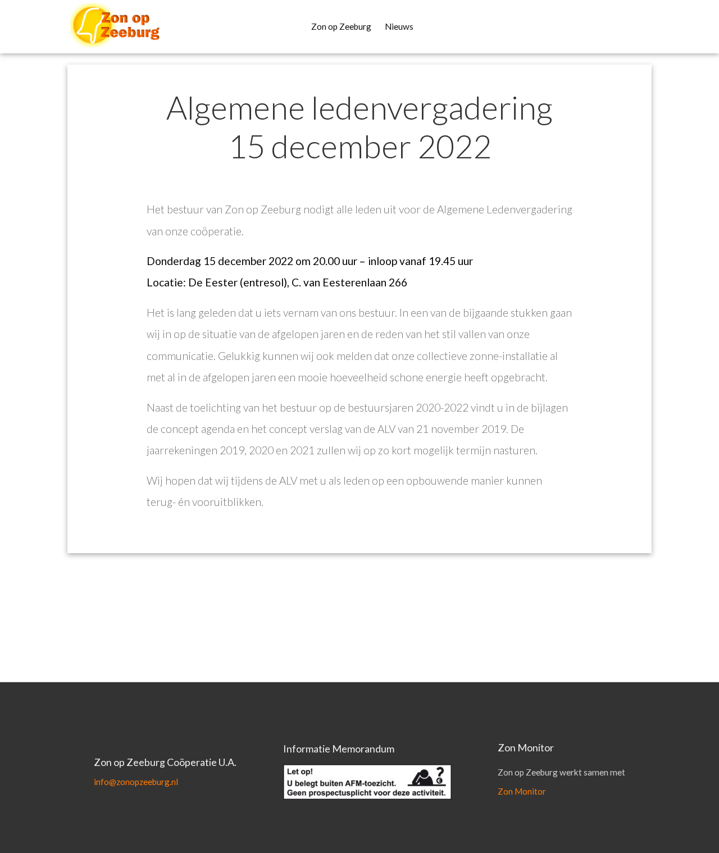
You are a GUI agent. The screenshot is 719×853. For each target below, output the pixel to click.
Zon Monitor (522, 791)
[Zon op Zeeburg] (104, 25)
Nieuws (399, 26)
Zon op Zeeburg (341, 26)
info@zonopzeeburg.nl (136, 782)
